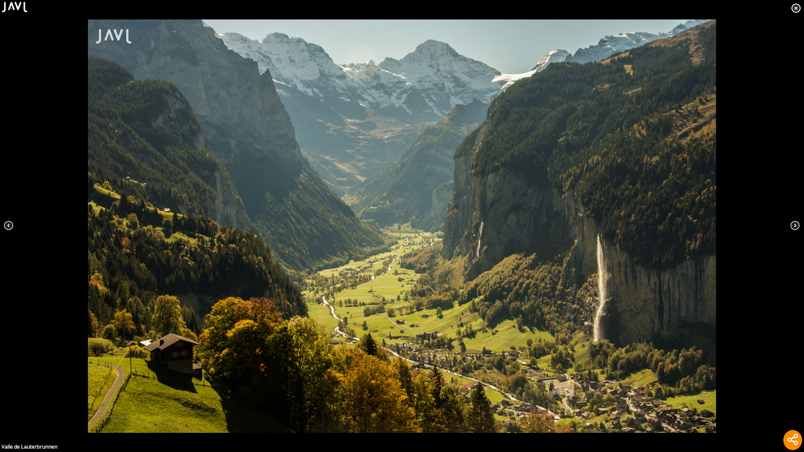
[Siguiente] (723, 226)
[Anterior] (80, 226)
